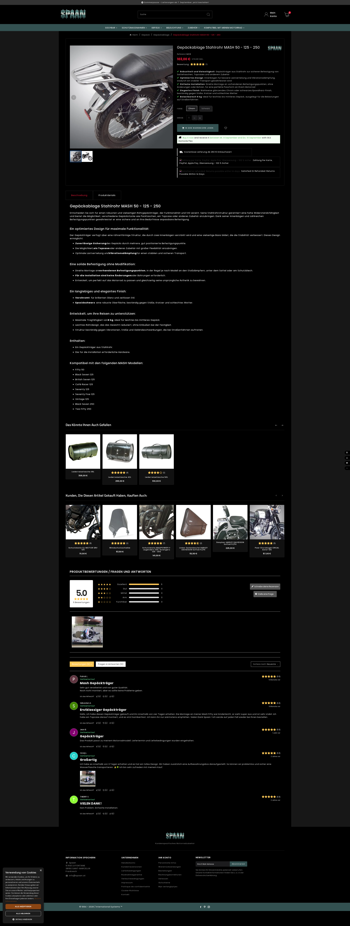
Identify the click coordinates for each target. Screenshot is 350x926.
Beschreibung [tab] (79, 195)
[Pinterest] (204, 907)
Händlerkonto (128, 863)
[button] (23, 919)
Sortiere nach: (259, 664)
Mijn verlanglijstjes (167, 886)
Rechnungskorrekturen (170, 874)
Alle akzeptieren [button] (23, 906)
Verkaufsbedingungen (132, 878)
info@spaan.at (77, 875)
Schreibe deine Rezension (266, 586)
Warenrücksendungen (169, 866)
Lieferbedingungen (131, 870)
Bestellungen (165, 870)
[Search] (208, 14)
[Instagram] (209, 907)
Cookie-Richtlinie (130, 890)
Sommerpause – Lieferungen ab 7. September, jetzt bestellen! (176, 2)
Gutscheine (164, 882)
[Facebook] (200, 907)
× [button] (41, 870)
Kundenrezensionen (131, 866)
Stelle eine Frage (265, 594)
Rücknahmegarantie (131, 874)
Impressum (127, 882)
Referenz (181, 54)
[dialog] (23, 895)
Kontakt (125, 894)
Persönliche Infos (167, 863)
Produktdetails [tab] (107, 195)
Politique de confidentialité (135, 886)
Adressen (163, 878)
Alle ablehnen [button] (23, 913)
